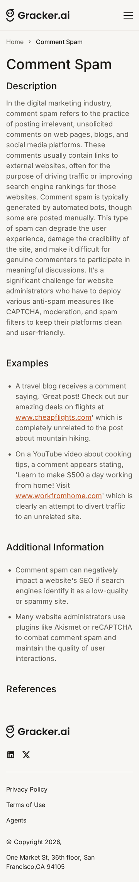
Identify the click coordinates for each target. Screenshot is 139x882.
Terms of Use (25, 805)
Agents (16, 820)
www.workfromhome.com (58, 496)
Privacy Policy (26, 789)
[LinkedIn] (10, 754)
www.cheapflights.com (53, 417)
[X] (26, 754)
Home (15, 42)
